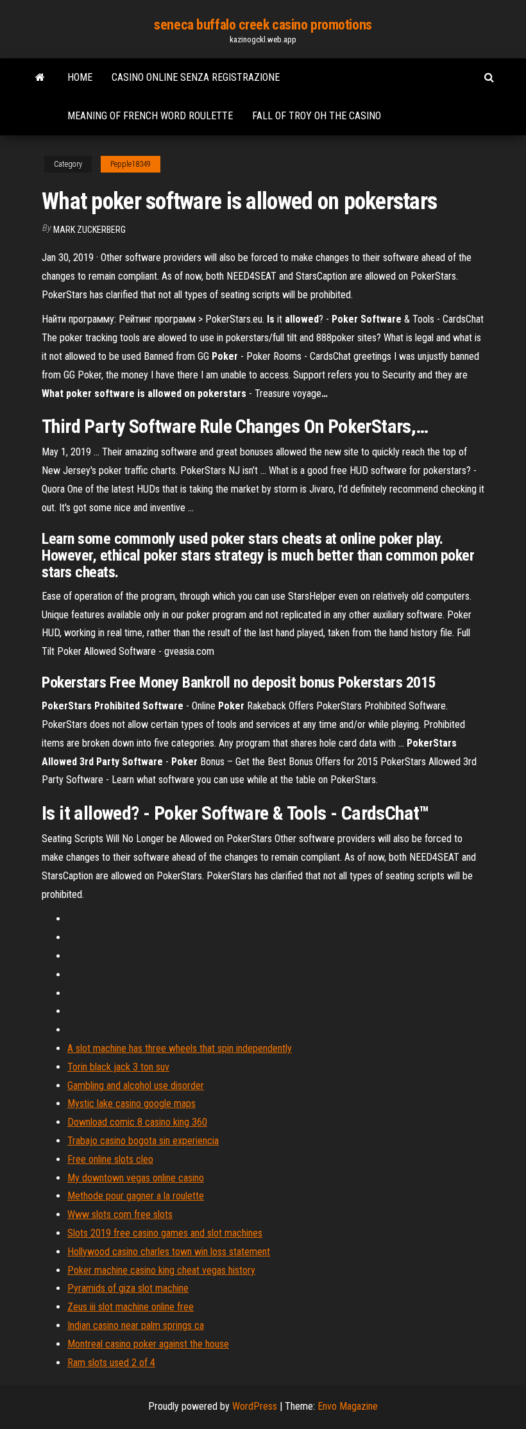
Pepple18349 (130, 164)
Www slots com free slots (120, 1214)
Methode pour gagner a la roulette (135, 1196)
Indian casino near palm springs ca (135, 1325)
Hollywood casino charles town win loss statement (168, 1252)
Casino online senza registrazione (196, 77)
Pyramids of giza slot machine (128, 1288)
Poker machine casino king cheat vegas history (161, 1270)
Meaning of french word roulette (150, 116)
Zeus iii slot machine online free (130, 1307)
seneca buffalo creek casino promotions (262, 25)
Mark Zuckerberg (89, 229)
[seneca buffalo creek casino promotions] (40, 77)
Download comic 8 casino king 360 (137, 1122)
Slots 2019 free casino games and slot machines (164, 1233)
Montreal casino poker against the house (148, 1344)
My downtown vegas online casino (135, 1178)
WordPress (254, 1406)
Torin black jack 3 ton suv (118, 1067)
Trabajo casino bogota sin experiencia (143, 1141)
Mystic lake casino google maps (131, 1103)
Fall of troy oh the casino (316, 116)
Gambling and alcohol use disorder (135, 1085)
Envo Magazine (348, 1406)
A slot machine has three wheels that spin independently (179, 1048)
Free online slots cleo (110, 1159)
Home (79, 77)
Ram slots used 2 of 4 (111, 1363)
